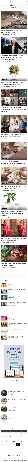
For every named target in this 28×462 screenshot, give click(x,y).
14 (17, 439)
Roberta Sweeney (6, 34)
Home (11, 5)
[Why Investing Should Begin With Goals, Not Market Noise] (4, 297)
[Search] (26, 2)
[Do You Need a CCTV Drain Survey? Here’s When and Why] (4, 393)
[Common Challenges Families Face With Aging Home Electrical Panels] (4, 304)
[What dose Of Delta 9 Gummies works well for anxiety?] (4, 324)
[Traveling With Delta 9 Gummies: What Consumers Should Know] (4, 331)
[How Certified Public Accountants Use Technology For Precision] (4, 337)
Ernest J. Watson (6, 61)
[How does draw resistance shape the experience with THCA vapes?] (4, 318)
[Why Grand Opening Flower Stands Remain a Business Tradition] (14, 72)
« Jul (2, 451)
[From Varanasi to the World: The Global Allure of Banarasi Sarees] (14, 228)
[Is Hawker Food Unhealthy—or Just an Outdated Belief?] (4, 409)
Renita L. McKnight (6, 86)
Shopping (4, 27)
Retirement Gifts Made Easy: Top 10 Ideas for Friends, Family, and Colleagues (12, 136)
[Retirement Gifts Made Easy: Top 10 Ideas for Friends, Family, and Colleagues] (14, 124)
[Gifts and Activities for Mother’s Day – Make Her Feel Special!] (14, 176)
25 (6, 444)
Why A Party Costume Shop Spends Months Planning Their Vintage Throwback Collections (12, 57)
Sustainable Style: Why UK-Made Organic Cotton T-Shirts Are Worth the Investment (13, 109)
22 (21, 442)
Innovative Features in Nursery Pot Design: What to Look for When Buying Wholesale (13, 213)
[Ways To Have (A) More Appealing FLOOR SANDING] (4, 401)
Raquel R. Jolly (6, 217)
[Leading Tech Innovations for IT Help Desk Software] (4, 417)
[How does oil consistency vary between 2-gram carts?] (4, 284)
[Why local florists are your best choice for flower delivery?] (14, 253)
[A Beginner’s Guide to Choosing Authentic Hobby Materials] (14, 20)
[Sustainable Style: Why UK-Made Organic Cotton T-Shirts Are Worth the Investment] (14, 97)
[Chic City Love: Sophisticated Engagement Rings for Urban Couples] (14, 151)
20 (14, 442)
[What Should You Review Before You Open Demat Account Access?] (4, 291)
